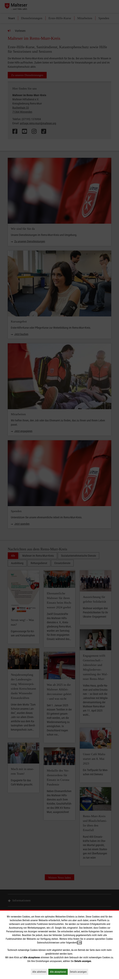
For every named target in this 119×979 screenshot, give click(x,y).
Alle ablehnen (40, 971)
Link (79, 942)
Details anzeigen (79, 971)
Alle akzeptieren (59, 971)
